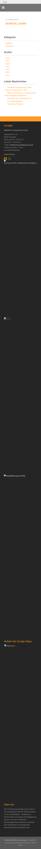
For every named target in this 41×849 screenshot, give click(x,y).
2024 (7, 64)
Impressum (23, 840)
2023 (7, 67)
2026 (7, 58)
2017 (7, 72)
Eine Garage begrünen (14, 101)
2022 (7, 69)
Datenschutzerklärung (12, 840)
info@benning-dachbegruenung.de (21, 145)
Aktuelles (9, 43)
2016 (7, 75)
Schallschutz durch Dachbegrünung (19, 98)
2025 (7, 61)
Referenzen (9, 46)
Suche (4, 2)
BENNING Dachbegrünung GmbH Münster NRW (34, 9)
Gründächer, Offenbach (15, 104)
